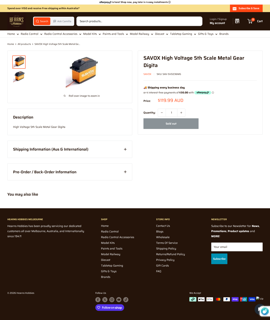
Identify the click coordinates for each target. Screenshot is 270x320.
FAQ (158, 271)
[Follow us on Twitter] (104, 299)
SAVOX (147, 74)
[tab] (42, 21)
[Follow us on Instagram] (111, 299)
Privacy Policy (165, 260)
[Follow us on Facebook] (97, 299)
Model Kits (90, 34)
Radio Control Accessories (60, 34)
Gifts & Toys (205, 34)
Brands (223, 34)
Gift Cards (162, 265)
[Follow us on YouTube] (118, 299)
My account (217, 23)
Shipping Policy (166, 248)
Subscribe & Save (249, 8)
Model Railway (139, 34)
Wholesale (163, 237)
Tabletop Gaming (181, 34)
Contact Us (163, 226)
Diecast (159, 34)
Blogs (159, 231)
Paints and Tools (113, 34)
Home (11, 34)
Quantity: (149, 112)
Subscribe (219, 259)
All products (24, 44)
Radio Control (29, 34)
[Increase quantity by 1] (181, 112)
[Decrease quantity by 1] (162, 112)
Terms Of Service (167, 243)
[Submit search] (197, 21)
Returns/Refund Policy (170, 254)
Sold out (171, 123)
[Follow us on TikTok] (125, 299)
